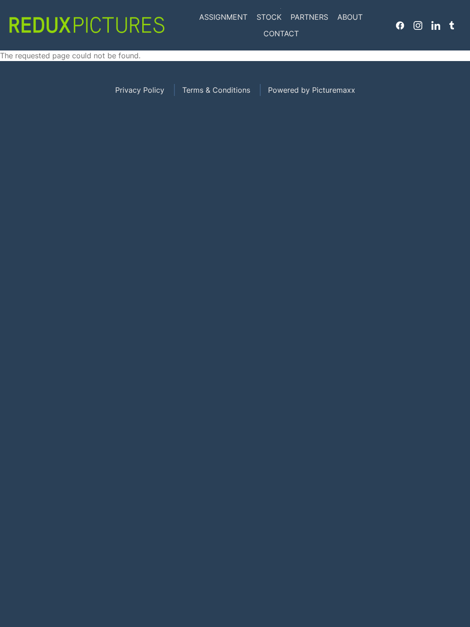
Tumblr (451, 25)
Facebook (400, 25)
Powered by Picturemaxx (311, 90)
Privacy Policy (139, 90)
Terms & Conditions (216, 90)
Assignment (223, 17)
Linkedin (435, 25)
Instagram (418, 25)
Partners (309, 17)
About (350, 17)
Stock (269, 17)
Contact (281, 33)
